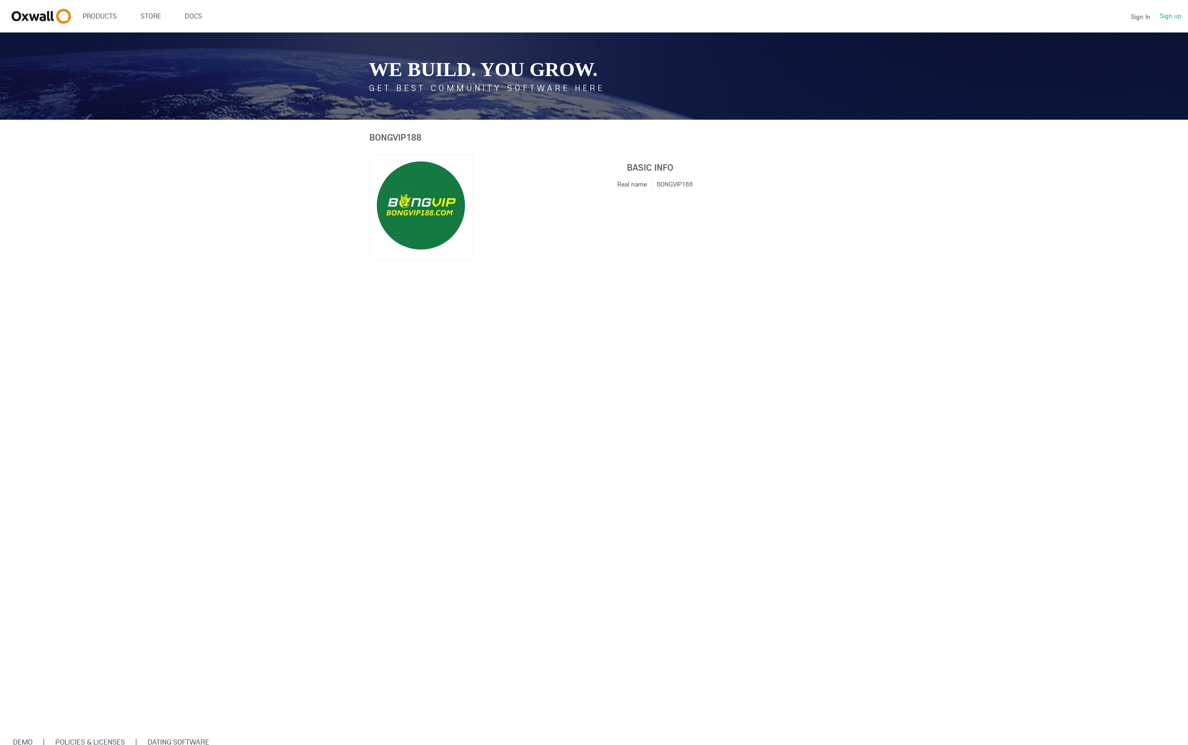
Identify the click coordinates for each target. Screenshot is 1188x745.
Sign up (1171, 16)
